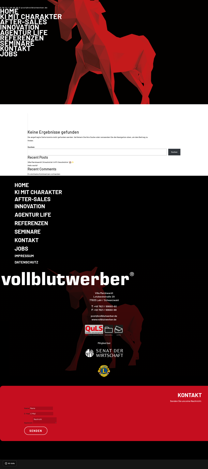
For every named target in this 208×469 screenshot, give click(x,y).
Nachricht (28, 423)
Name (26, 408)
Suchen (31, 147)
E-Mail (27, 413)
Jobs (9, 53)
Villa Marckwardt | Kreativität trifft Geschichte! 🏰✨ (51, 162)
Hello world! (33, 165)
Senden (35, 430)
